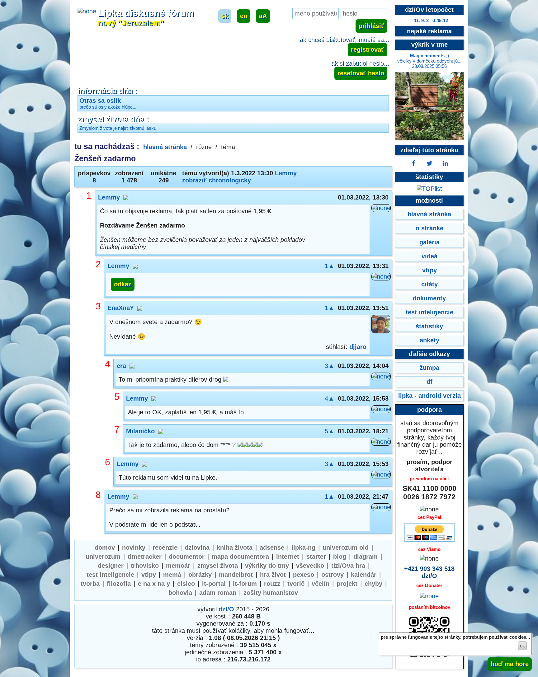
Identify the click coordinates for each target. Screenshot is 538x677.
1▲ (329, 265)
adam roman (217, 592)
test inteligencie (110, 574)
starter (316, 556)
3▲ (329, 365)
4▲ (329, 398)
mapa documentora (240, 556)
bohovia (180, 592)
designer (111, 565)
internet (287, 556)
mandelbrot (236, 574)
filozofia (119, 583)
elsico (186, 583)
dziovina (197, 547)
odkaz (122, 284)
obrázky (200, 574)
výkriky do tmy (267, 565)
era (121, 365)
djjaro (357, 346)
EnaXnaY (120, 307)
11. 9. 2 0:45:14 (431, 20)
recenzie (165, 547)
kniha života (234, 547)
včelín (320, 583)
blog (339, 556)
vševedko (310, 565)
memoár (178, 565)
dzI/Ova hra (348, 565)
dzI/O (226, 609)
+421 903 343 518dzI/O (429, 572)
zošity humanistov (270, 592)
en (243, 15)
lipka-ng (303, 547)
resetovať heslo (360, 73)
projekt (347, 583)
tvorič (295, 583)
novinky (133, 547)
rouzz (272, 583)
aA (263, 15)
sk (224, 15)
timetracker (145, 556)
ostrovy (332, 574)
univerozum (103, 556)
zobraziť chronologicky (216, 180)
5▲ (329, 431)
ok (522, 645)
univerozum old (346, 547)
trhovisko (145, 565)
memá (172, 574)
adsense (272, 547)
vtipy (148, 574)
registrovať (367, 49)
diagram (365, 556)
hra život (273, 574)
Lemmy (286, 173)
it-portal (214, 583)
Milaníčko (140, 431)
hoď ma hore (510, 664)
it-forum (245, 583)
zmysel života (217, 565)
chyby (373, 583)
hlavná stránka (165, 146)
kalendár (363, 574)
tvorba (90, 583)
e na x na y (154, 583)
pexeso (303, 574)
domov (105, 547)
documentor (187, 556)
